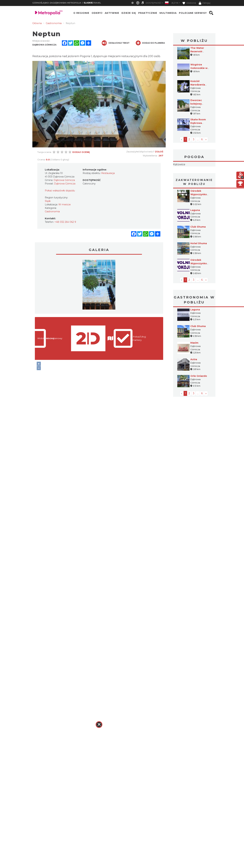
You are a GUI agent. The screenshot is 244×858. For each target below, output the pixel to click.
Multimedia (168, 13)
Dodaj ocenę (81, 152)
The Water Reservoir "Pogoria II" (197, 51)
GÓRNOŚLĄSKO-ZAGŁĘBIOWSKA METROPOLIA (56, 2)
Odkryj (97, 13)
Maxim (194, 363)
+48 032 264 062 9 (65, 221)
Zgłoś (159, 151)
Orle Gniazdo (198, 396)
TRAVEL (92, 2)
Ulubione (191, 3)
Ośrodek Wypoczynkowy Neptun (200, 215)
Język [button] (174, 3)
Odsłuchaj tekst (118, 43)
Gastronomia (52, 211)
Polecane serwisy (193, 13)
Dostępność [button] (153, 3)
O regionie (81, 13)
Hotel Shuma (198, 264)
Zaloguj (206, 3)
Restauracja (108, 173)
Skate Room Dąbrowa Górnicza (198, 123)
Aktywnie (112, 13)
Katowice (194, 175)
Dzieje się (129, 13)
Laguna (195, 231)
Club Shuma (198, 247)
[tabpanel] (99, 285)
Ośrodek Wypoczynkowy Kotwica (200, 284)
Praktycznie (147, 13)
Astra (193, 380)
